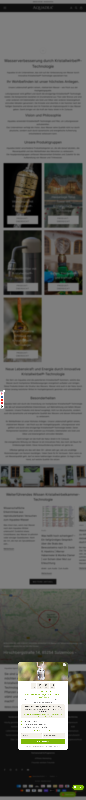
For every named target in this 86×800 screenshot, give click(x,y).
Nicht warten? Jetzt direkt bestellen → (43, 731)
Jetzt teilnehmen (43, 742)
